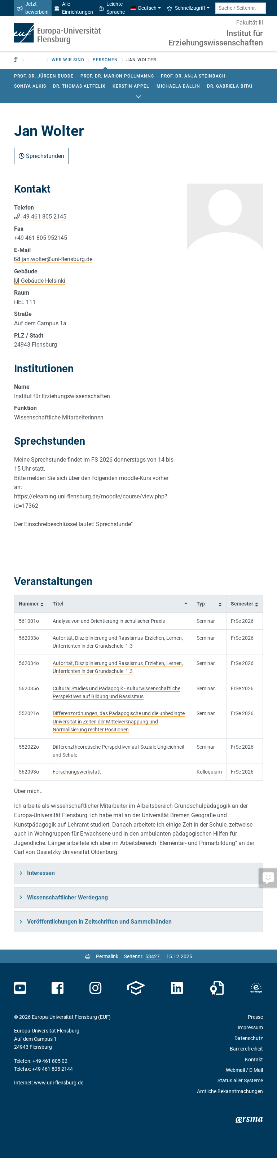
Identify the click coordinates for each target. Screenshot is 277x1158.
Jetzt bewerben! (37, 8)
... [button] (35, 59)
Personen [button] (105, 59)
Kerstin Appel (131, 86)
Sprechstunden (44, 156)
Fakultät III (249, 22)
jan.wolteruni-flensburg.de (57, 259)
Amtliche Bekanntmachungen (230, 1091)
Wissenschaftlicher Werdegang (67, 897)
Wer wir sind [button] (68, 59)
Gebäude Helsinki (43, 280)
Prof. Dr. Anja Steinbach (193, 76)
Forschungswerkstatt (77, 772)
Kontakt (254, 1059)
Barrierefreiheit (246, 1049)
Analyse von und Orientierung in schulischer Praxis (109, 621)
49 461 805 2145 (44, 216)
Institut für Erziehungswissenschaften (215, 38)
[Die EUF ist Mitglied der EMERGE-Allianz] (256, 988)
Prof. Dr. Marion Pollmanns (117, 76)
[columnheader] (31, 603)
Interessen (41, 872)
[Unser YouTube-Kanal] (20, 988)
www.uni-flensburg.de (58, 1083)
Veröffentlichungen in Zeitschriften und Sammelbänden (99, 921)
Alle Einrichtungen (77, 8)
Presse (255, 1017)
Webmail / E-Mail (244, 1070)
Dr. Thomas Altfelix (79, 86)
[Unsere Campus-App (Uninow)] (136, 988)
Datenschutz (248, 1038)
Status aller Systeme (240, 1080)
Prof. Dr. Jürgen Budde (44, 76)
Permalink (107, 956)
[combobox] (240, 8)
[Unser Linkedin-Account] (177, 988)
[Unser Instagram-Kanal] (95, 988)
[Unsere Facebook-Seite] (57, 988)
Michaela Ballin (178, 86)
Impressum (250, 1027)
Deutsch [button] (147, 8)
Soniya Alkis (30, 86)
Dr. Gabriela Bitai (229, 86)
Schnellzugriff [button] (190, 8)
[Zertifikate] (217, 988)
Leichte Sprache (115, 8)
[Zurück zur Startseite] (57, 33)
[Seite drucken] (87, 956)
